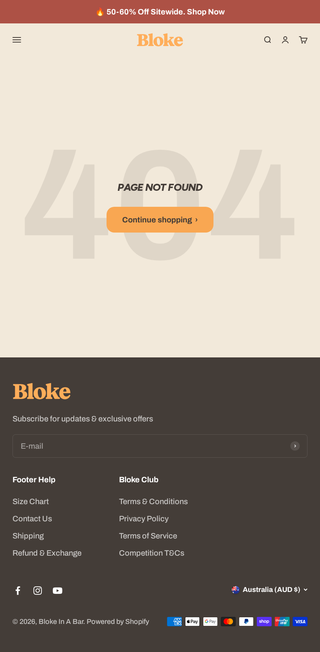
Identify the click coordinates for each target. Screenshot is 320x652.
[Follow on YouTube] (57, 590)
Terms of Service (148, 535)
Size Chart (30, 501)
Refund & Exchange (47, 553)
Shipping (28, 535)
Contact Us (32, 518)
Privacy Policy (144, 518)
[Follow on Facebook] (17, 590)
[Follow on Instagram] (37, 590)
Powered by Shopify (118, 621)
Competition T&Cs (151, 553)
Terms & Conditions (153, 501)
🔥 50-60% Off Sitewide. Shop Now (160, 11)
